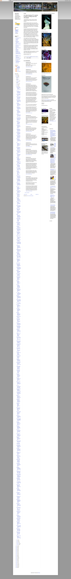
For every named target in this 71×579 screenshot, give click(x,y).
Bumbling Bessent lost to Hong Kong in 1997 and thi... (18, 297)
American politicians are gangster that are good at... (18, 468)
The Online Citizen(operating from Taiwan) (18, 61)
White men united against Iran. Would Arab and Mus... (18, 314)
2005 (16, 567)
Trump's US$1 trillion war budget (18, 209)
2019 (16, 551)
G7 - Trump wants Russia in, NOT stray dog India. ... (18, 293)
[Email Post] (24, 57)
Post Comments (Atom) (30, 195)
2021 (16, 549)
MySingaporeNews (27, 4)
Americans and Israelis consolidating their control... (18, 162)
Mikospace (18, 68)
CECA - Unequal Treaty (55, 178)
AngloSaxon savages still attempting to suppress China (18, 501)
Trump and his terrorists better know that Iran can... (18, 260)
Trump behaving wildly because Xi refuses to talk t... (18, 537)
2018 (16, 552)
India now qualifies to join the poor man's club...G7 (18, 306)
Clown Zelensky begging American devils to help (18, 390)
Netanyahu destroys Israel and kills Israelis (18, 253)
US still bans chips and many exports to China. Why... (18, 464)
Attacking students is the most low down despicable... (18, 423)
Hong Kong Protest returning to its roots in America (18, 375)
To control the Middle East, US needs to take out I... (18, 130)
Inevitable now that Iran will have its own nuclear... (18, 229)
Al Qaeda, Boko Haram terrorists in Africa (18, 453)
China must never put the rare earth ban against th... (18, 431)
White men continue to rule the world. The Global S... (18, 195)
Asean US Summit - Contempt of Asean (52, 205)
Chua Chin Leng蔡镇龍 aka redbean (18, 67)
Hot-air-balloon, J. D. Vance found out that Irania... (18, 169)
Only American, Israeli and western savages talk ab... (18, 233)
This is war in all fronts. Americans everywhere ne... (18, 203)
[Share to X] (28, 57)
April (17, 541)
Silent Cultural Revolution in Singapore (16, 32)
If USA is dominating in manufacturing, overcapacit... (18, 115)
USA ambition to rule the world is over (18, 483)
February (18, 543)
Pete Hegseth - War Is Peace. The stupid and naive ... (18, 327)
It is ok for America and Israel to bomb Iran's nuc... (18, 379)
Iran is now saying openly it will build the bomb (18, 188)
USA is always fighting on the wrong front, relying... (18, 409)
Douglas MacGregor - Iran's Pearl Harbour (18, 271)
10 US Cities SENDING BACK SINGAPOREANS (18, 523)
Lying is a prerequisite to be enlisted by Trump (18, 323)
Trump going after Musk (18, 443)
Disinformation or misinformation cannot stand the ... (18, 237)
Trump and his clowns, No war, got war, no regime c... (18, 176)
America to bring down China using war (18, 442)
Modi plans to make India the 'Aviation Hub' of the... (18, 529)
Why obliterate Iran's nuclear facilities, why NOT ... (18, 101)
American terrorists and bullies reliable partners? (18, 353)
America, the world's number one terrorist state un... (18, 330)
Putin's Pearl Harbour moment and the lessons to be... (18, 505)
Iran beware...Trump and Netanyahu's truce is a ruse (18, 144)
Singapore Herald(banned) (18, 51)
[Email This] (26, 57)
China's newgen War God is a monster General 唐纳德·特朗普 (18, 475)
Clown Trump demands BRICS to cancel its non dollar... (18, 486)
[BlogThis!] (27, 57)
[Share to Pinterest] (30, 57)
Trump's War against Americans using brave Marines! (18, 400)
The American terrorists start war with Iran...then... (18, 191)
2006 (16, 566)
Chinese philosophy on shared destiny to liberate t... (18, 122)
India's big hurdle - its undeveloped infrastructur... (18, 516)
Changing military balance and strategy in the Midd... (18, 159)
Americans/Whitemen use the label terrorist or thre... (18, 300)
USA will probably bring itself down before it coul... (18, 427)
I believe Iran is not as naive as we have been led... (18, 97)
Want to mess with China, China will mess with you (18, 533)
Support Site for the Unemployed (18, 57)
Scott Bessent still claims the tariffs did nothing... (18, 265)
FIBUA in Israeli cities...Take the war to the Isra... (18, 256)
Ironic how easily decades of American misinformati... (18, 199)
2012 (16, 559)
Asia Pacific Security (17, 39)
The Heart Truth (18, 59)
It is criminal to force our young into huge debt (53, 187)
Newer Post (25, 194)
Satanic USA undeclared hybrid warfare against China (52, 196)
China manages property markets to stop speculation (18, 345)
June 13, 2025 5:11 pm (29, 140)
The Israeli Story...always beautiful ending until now (18, 290)
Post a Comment (27, 192)
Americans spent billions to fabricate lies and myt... (18, 92)
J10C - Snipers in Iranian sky (18, 303)
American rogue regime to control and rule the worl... (18, 512)
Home (31, 194)
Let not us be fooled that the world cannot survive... (18, 371)
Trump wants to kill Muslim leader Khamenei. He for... (18, 278)
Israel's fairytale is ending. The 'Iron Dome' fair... (18, 274)
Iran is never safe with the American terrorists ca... (18, 148)
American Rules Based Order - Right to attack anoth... (18, 342)
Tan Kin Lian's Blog (18, 58)
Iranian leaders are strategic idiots (18, 95)
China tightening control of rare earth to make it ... (18, 243)
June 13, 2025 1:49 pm (29, 131)
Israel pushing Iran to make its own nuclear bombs (18, 220)
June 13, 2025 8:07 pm (29, 154)
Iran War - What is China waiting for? (18, 240)
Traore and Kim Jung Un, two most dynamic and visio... (18, 268)
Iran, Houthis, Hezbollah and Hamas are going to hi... (18, 180)
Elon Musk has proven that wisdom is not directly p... (18, 446)
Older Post (37, 194)
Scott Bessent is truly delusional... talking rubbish (18, 334)
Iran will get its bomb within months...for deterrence (18, 136)
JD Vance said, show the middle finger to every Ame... (18, 126)
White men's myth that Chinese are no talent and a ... (18, 140)
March (17, 542)
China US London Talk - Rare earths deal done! (18, 386)
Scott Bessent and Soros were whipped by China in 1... (18, 320)
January (18, 544)
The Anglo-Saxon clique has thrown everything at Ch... (18, 450)
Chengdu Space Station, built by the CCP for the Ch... (18, 119)
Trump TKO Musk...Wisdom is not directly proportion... (18, 457)
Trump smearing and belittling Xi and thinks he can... (18, 419)
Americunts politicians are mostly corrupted (18, 165)
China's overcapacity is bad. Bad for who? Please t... (18, 155)
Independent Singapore (17, 42)
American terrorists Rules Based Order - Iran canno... (18, 104)
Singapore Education (17, 50)
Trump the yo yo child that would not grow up (18, 497)
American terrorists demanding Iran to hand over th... (18, 111)
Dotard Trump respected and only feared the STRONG (18, 461)
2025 (16, 76)
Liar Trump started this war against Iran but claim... (18, 310)
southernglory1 (19, 71)
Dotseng (17, 40)
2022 (16, 548)
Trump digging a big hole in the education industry (18, 393)
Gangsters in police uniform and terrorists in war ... (18, 438)
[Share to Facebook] (29, 57)
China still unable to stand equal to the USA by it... (18, 490)
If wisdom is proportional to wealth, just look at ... (18, 416)
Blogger (39, 572)
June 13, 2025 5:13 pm (29, 146)
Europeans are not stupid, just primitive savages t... (18, 133)
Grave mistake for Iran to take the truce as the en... (18, 151)
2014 (16, 557)
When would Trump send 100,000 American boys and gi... (18, 223)
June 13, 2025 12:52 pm (29, 124)
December (18, 77)
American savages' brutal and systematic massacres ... (18, 286)
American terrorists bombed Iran (18, 227)
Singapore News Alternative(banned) (18, 54)
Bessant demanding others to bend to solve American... (18, 396)
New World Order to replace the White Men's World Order (52, 213)
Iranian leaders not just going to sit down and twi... (18, 206)
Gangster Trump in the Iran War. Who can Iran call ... (18, 250)
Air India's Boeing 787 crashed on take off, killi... (18, 360)
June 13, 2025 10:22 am (29, 81)
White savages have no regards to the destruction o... (18, 383)
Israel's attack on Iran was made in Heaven (18, 357)
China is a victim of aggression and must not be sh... (18, 526)
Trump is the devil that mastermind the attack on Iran (18, 247)
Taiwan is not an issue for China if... (18, 317)
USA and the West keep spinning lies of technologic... (18, 479)
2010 (16, 561)
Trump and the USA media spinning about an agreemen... (18, 367)
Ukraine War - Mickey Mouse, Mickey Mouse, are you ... (18, 405)
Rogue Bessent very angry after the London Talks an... (18, 363)
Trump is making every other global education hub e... (18, 413)
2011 (16, 560)
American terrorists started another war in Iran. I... (18, 282)
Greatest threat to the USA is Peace (53, 169)
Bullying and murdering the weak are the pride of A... (18, 184)
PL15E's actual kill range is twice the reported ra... (18, 519)
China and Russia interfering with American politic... (18, 173)
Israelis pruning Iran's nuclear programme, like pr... (18, 212)
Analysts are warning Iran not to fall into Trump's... (18, 108)
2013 (16, 558)
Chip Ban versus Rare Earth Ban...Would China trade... (18, 472)
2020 (16, 550)
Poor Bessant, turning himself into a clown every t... (18, 494)
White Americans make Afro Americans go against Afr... (18, 216)
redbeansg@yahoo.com (48, 99)
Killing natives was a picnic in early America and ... (18, 88)
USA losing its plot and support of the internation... (18, 434)
